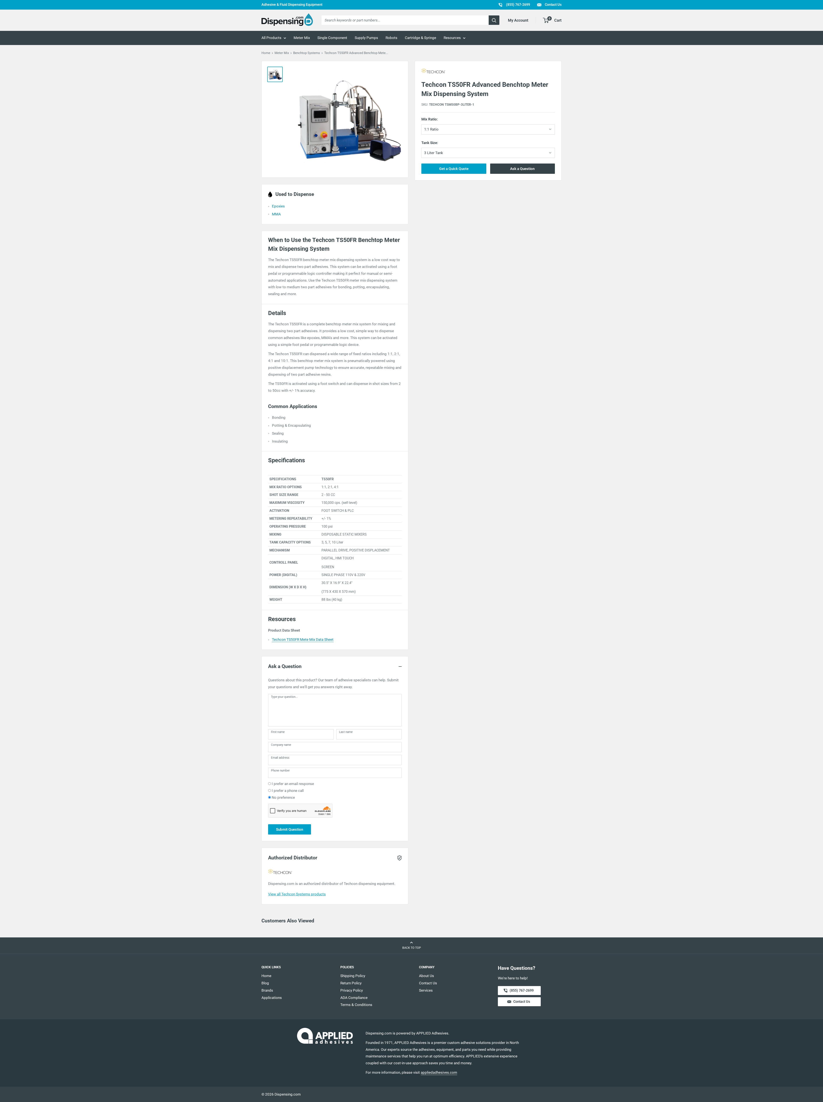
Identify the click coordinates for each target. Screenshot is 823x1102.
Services (426, 990)
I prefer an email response (293, 784)
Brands (267, 990)
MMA (276, 214)
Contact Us (553, 5)
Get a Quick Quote (454, 169)
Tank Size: (439, 142)
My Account (518, 20)
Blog (265, 983)
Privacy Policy (351, 990)
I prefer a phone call (288, 790)
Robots (391, 38)
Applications (271, 997)
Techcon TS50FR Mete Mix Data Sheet (302, 639)
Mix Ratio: (437, 119)
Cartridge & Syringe (420, 38)
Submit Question (289, 829)
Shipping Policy (352, 976)
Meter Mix (302, 38)
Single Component (332, 38)
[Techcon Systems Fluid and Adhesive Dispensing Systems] (488, 71)
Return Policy (351, 983)
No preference (283, 797)
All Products (271, 38)
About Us (426, 976)
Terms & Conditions (356, 1005)
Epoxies (278, 206)
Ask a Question (522, 169)
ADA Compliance (354, 997)
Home (265, 53)
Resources (452, 38)
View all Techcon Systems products (297, 894)
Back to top (411, 947)
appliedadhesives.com (439, 1072)
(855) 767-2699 (514, 4)
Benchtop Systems (306, 53)
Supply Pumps (366, 38)
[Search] (494, 20)
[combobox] (405, 20)
